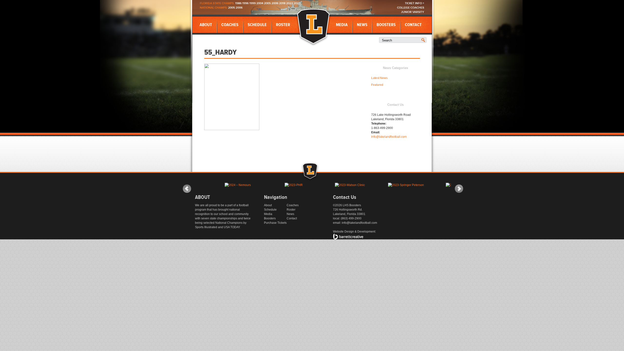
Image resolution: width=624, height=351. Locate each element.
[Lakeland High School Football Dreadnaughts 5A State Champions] (315, 177)
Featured (377, 85)
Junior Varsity (412, 12)
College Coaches (410, 8)
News (362, 25)
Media (342, 25)
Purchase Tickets (275, 222)
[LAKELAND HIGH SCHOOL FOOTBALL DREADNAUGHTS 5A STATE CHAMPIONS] (313, 27)
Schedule (257, 25)
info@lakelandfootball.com (389, 136)
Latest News (379, 78)
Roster (283, 25)
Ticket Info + (414, 3)
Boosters (386, 25)
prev (187, 189)
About (206, 25)
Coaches (229, 25)
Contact (413, 25)
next (459, 189)
